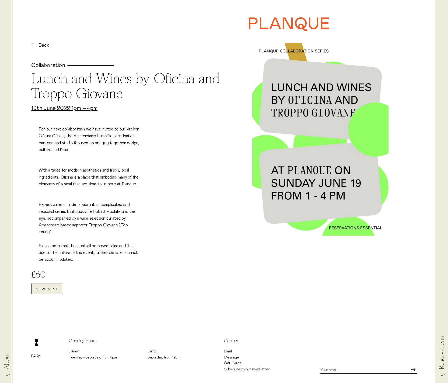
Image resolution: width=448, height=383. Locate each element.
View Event (46, 289)
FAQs (35, 356)
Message (231, 357)
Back (43, 45)
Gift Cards (233, 363)
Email (228, 351)
